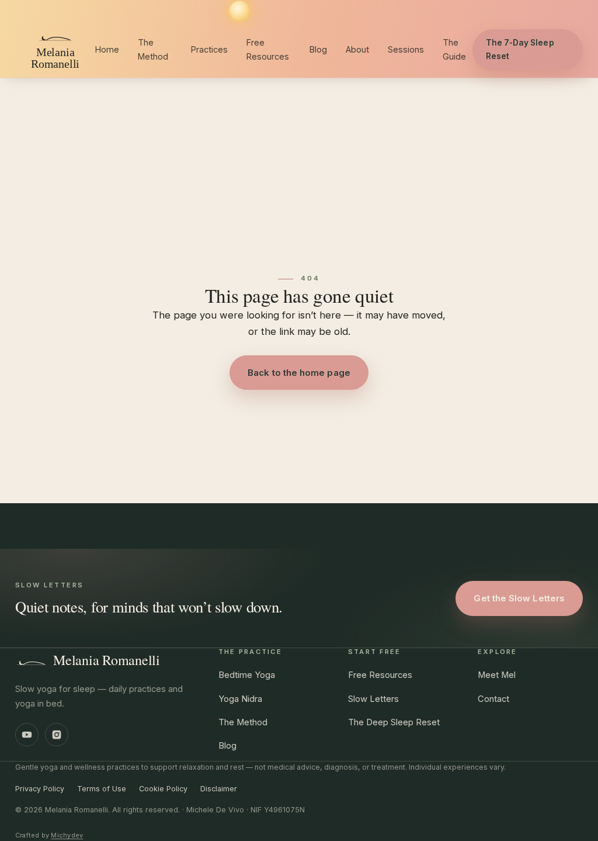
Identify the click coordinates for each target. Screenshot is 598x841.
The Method (153, 49)
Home (107, 49)
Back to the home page (299, 372)
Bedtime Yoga (246, 675)
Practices (209, 49)
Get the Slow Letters (519, 598)
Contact (493, 699)
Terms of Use (101, 788)
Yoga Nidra (240, 699)
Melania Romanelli (106, 659)
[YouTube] (27, 734)
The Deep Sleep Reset (394, 722)
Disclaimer (218, 788)
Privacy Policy (39, 788)
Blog (318, 49)
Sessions (406, 49)
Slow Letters (373, 699)
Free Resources (267, 49)
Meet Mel (497, 675)
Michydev (67, 835)
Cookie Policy (163, 788)
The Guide (454, 49)
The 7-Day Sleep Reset (520, 49)
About (357, 49)
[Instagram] (56, 734)
